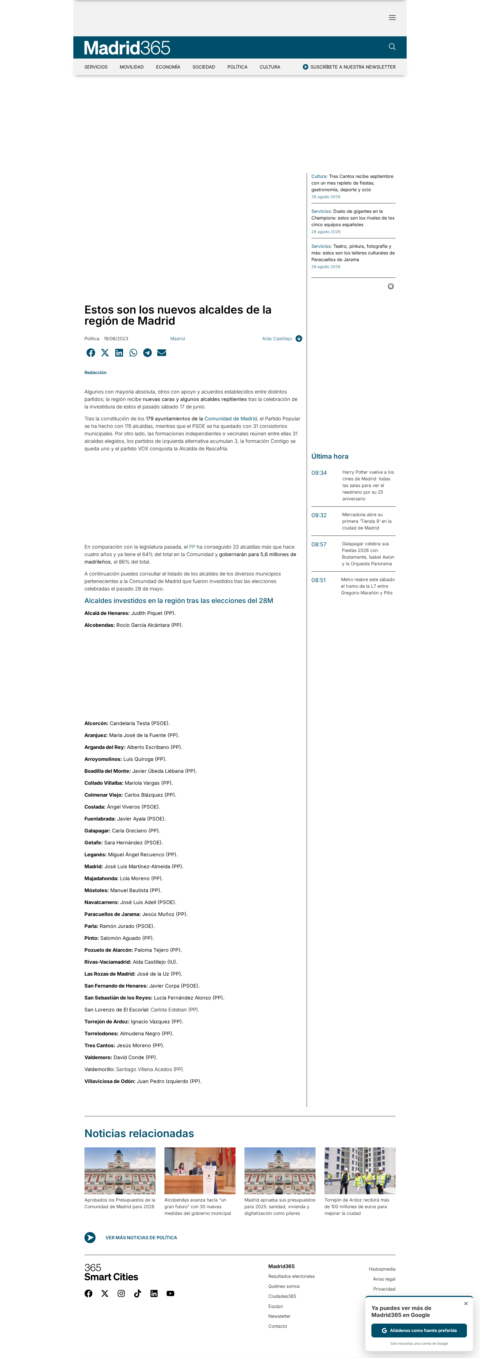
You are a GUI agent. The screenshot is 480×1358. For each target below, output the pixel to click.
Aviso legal (384, 1279)
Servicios (96, 67)
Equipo (275, 1306)
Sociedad (203, 67)
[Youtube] (170, 1293)
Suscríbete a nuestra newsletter (353, 67)
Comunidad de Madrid (230, 418)
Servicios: (321, 211)
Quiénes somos (284, 1286)
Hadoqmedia (382, 1269)
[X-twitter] (105, 1293)
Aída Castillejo (277, 338)
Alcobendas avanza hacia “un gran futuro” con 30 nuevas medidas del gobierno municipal (197, 1206)
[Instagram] (121, 1293)
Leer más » (93, 1213)
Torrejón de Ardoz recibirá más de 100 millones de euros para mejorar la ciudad (356, 1206)
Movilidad (132, 67)
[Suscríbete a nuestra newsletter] (305, 67)
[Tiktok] (138, 1293)
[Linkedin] (154, 1293)
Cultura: (319, 176)
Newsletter (279, 1316)
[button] (90, 352)
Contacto (277, 1326)
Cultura (270, 67)
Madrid (177, 338)
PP (192, 547)
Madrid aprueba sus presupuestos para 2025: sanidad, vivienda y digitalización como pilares (279, 1206)
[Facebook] (88, 1293)
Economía (168, 67)
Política (238, 67)
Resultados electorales (291, 1276)
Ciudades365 (282, 1296)
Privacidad (384, 1289)
